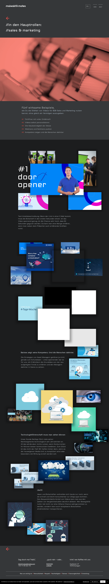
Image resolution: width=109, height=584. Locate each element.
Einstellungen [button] (86, 581)
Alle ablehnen (95, 581)
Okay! (102, 581)
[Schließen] (107, 581)
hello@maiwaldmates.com (26, 564)
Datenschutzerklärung (69, 581)
